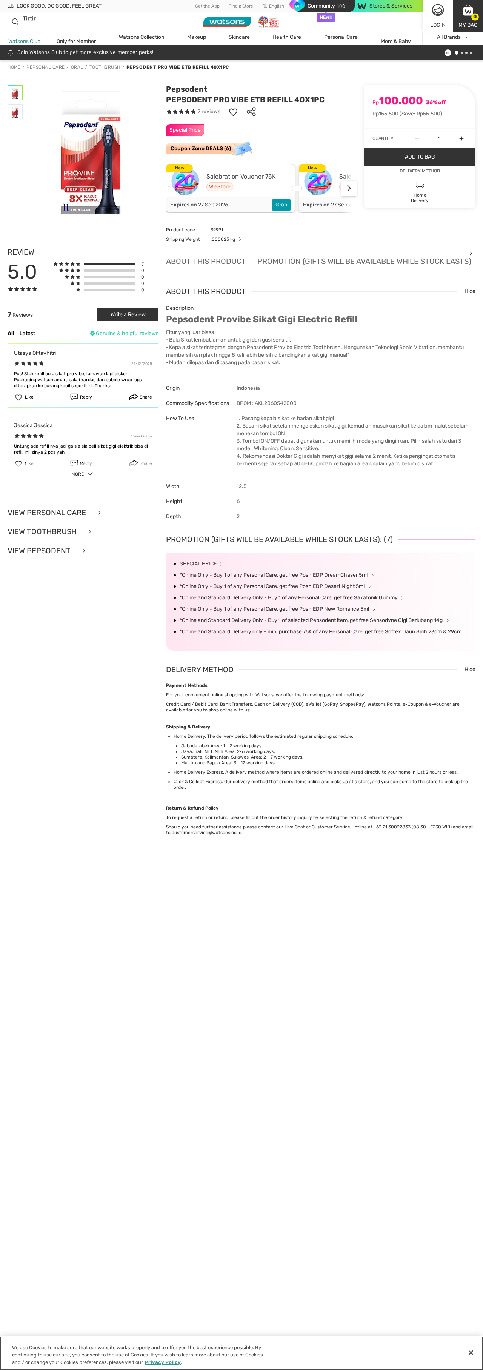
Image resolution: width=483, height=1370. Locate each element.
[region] (241, 1353)
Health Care (286, 37)
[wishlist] (233, 111)
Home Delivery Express (198, 772)
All (11, 333)
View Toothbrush (43, 532)
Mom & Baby (396, 41)
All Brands (449, 37)
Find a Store (241, 6)
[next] (349, 188)
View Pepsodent (40, 551)
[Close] (471, 1352)
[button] (468, 16)
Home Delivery (189, 736)
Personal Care (341, 37)
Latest (27, 333)
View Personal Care (48, 513)
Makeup (196, 37)
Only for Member (76, 41)
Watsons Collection (141, 37)
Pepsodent (186, 89)
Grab (281, 205)
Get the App (207, 6)
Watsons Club (24, 41)
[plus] (461, 138)
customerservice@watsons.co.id (207, 832)
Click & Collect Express (198, 781)
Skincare (239, 37)
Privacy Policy (163, 1362)
